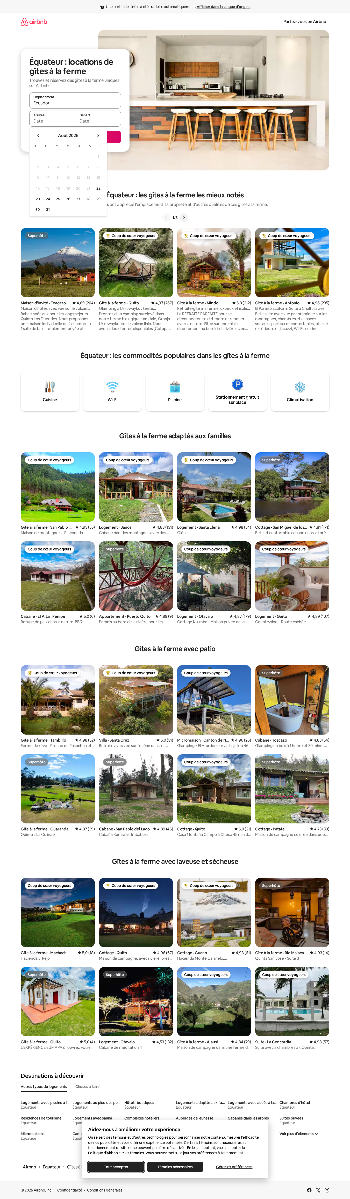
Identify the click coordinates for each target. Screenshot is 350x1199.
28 (88, 199)
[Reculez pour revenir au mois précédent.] (38, 135)
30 (37, 209)
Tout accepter (116, 1167)
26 (68, 199)
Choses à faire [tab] (87, 1086)
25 (58, 199)
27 (78, 199)
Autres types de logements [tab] (44, 1086)
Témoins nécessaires (175, 1167)
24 (48, 199)
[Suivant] (184, 217)
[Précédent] (166, 217)
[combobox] (75, 103)
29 (98, 199)
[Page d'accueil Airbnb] (34, 21)
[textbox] (52, 121)
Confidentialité (69, 1190)
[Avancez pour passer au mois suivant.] (97, 135)
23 (38, 199)
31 (48, 209)
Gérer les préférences (234, 1167)
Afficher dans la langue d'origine (224, 6)
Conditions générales (105, 1190)
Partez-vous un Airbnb (304, 21)
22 (98, 188)
